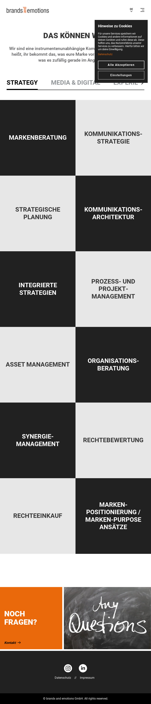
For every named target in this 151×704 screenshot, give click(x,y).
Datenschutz (63, 677)
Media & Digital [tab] (75, 82)
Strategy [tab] (22, 82)
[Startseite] (28, 10)
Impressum (87, 677)
